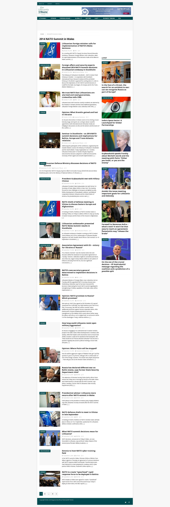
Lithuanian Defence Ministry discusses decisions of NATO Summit (70, 164)
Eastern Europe (67, 216)
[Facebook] (129, 502)
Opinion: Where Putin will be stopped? (79, 348)
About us (41, 3)
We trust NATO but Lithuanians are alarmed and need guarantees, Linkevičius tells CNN (78, 94)
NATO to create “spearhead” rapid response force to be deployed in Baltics (80, 473)
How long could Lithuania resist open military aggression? (79, 324)
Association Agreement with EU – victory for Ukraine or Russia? (80, 246)
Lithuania (42, 18)
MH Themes (70, 500)
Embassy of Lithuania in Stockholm (75, 75)
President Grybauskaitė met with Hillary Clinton (80, 179)
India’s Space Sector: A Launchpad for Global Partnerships (112, 122)
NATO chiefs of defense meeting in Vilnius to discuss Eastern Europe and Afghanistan (79, 204)
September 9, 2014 (68, 374)
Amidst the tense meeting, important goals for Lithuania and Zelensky (116, 193)
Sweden (71, 77)
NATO (74, 53)
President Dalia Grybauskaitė (76, 186)
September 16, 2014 (68, 277)
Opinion (53, 18)
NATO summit (85, 286)
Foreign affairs (65, 18)
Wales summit (66, 59)
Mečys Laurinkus (67, 383)
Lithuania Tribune (79, 72)
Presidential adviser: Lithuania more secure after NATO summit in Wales (79, 394)
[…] (72, 59)
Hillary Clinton (76, 188)
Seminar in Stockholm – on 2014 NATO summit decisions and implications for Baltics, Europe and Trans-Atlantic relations (79, 137)
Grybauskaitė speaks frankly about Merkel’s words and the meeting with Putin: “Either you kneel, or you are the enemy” (115, 158)
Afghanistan (94, 216)
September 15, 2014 (68, 328)
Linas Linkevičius (89, 55)
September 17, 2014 (68, 230)
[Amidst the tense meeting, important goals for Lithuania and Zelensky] (116, 178)
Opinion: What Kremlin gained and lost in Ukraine (80, 113)
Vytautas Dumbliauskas (82, 351)
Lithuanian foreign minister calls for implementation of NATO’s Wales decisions (79, 45)
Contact (49, 3)
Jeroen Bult (79, 300)
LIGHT (96, 18)
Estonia (73, 466)
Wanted (58, 3)
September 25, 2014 (46, 168)
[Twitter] (125, 502)
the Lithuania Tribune (82, 230)
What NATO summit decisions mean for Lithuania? (80, 432)
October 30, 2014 (67, 72)
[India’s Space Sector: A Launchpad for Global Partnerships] (116, 107)
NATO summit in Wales (72, 458)
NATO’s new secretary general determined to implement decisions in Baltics (79, 272)
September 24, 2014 (68, 183)
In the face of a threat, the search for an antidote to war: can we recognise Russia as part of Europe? (115, 88)
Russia (65, 120)
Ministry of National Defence (64, 173)
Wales (87, 439)
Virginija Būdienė (94, 400)
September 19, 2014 (68, 209)
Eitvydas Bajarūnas (87, 152)
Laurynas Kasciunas (79, 117)
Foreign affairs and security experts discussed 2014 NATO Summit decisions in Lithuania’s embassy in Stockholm (79, 67)
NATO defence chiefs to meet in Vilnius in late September (80, 413)
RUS (119, 18)
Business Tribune (109, 18)
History (88, 18)
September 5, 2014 (68, 417)
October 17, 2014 (67, 100)
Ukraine (73, 104)
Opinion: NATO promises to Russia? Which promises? (78, 297)
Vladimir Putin (87, 353)
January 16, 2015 (67, 50)
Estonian (74, 377)
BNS (75, 50)
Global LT (78, 18)
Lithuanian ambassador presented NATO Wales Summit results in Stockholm (78, 225)
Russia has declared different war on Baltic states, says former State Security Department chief (80, 369)
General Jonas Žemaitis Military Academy (73, 443)
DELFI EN (78, 250)
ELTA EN (78, 183)
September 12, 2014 (68, 351)
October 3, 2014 (67, 117)
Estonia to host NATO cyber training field (78, 452)
